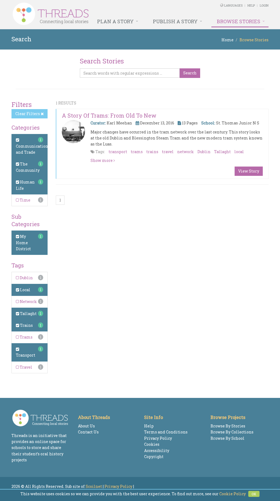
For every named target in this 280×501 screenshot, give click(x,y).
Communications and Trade (33, 149)
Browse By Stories (228, 426)
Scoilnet (94, 486)
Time (24, 200)
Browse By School (227, 438)
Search (190, 72)
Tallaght (28, 313)
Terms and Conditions (166, 432)
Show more (102, 160)
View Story (248, 171)
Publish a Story (175, 21)
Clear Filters (28, 113)
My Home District (23, 242)
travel (168, 151)
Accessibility (156, 450)
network (185, 151)
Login (264, 5)
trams (137, 151)
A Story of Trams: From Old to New (109, 115)
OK (254, 494)
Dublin (26, 277)
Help (251, 5)
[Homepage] (90, 14)
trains (152, 151)
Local (24, 289)
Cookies (151, 444)
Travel (25, 367)
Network (28, 301)
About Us (86, 426)
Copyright (154, 456)
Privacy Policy (158, 438)
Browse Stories (238, 21)
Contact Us (88, 432)
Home (227, 39)
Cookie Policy (232, 493)
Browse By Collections (232, 432)
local (239, 151)
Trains (26, 325)
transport (118, 151)
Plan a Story (115, 21)
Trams (26, 337)
